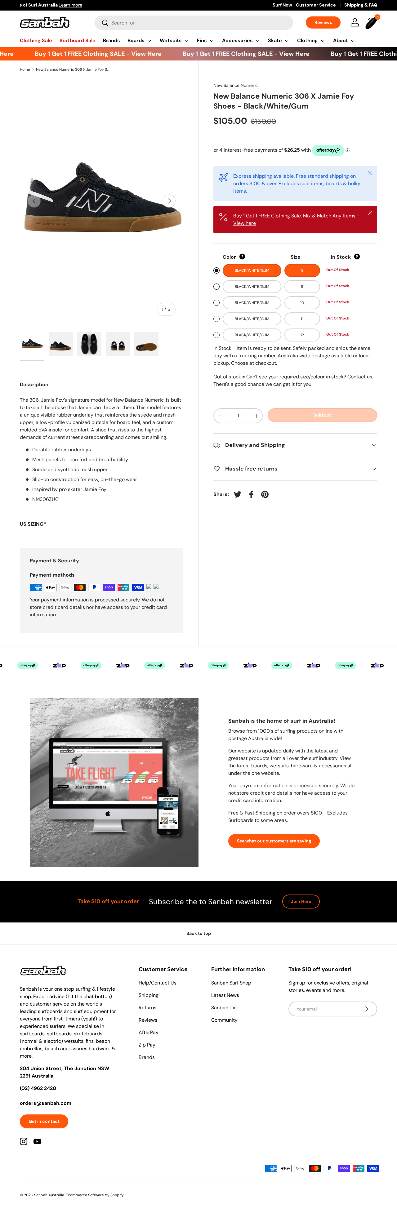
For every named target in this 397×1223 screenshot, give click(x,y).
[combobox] (194, 23)
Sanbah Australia (49, 1195)
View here (244, 223)
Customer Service (316, 5)
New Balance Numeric (235, 85)
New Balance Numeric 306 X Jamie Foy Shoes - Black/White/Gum (73, 69)
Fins (202, 40)
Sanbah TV (223, 1007)
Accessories (237, 40)
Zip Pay (147, 1045)
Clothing (307, 40)
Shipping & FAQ (360, 5)
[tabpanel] (101, 464)
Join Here (301, 901)
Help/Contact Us (157, 983)
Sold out (322, 415)
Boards (136, 40)
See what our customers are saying (274, 841)
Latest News (225, 995)
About (340, 40)
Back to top (198, 933)
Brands (111, 40)
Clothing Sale (36, 40)
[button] (372, 22)
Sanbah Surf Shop (231, 983)
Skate (275, 40)
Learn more (90, 5)
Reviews (323, 22)
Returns (147, 1007)
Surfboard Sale (78, 40)
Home (25, 69)
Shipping (148, 995)
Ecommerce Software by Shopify (95, 1195)
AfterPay (148, 1032)
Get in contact (44, 1121)
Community (224, 1020)
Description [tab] (34, 384)
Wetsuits (171, 40)
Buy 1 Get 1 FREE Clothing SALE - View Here (89, 54)
